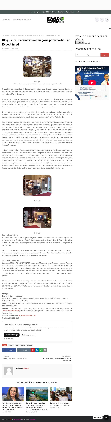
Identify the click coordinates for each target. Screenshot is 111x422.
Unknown (5, 48)
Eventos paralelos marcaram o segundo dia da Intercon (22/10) (59, 404)
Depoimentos (70, 12)
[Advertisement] (39, 5)
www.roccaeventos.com (10, 311)
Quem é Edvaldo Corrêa (49, 12)
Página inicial (5, 35)
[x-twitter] (102, 20)
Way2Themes (17, 419)
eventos (11, 345)
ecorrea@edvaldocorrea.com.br (22, 19)
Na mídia (78, 12)
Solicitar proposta (28, 335)
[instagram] (107, 20)
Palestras (61, 12)
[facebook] (97, 20)
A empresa (37, 12)
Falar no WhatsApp (12, 335)
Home (30, 12)
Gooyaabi (32, 419)
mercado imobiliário (16, 35)
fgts (17, 345)
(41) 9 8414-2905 (6, 19)
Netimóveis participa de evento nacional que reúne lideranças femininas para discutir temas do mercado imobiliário (12, 406)
